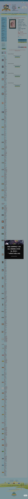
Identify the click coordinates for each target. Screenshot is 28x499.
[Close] (23, 241)
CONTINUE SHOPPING (14, 256)
